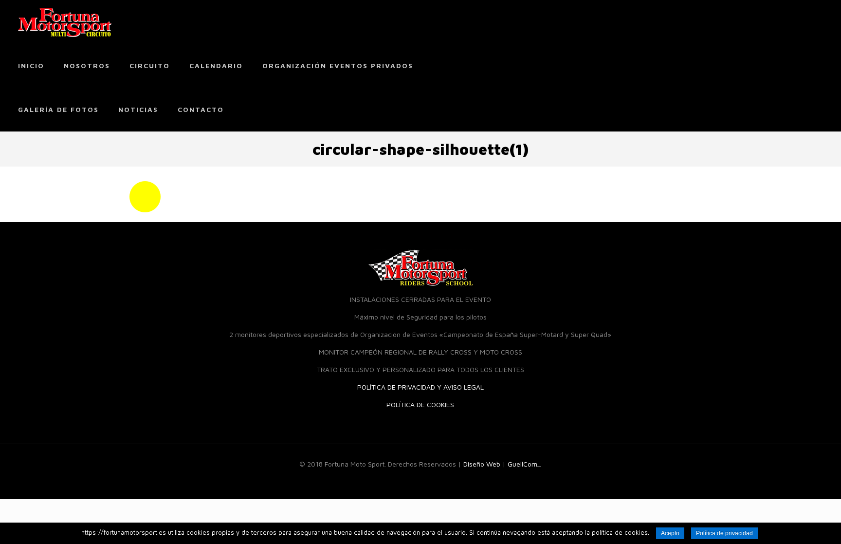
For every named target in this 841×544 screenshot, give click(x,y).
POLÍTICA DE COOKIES (420, 404)
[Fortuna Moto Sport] (64, 22)
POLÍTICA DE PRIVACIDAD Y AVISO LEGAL (420, 387)
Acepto (670, 533)
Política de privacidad (724, 533)
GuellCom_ (524, 464)
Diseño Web (481, 464)
